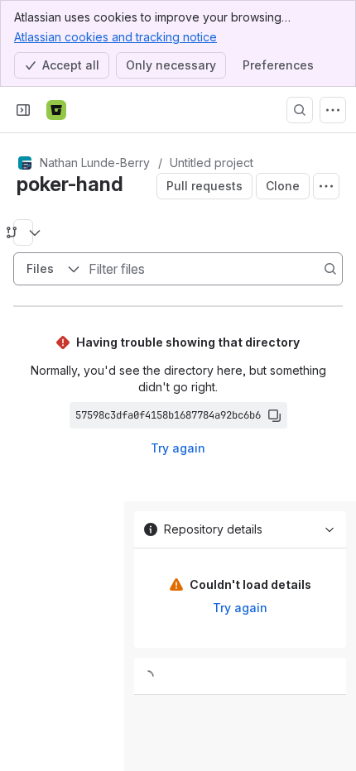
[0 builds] (240, 676)
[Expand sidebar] (23, 110)
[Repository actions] (326, 186)
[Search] (299, 110)
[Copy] (274, 415)
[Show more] (333, 110)
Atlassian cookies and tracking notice (115, 37)
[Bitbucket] (56, 110)
